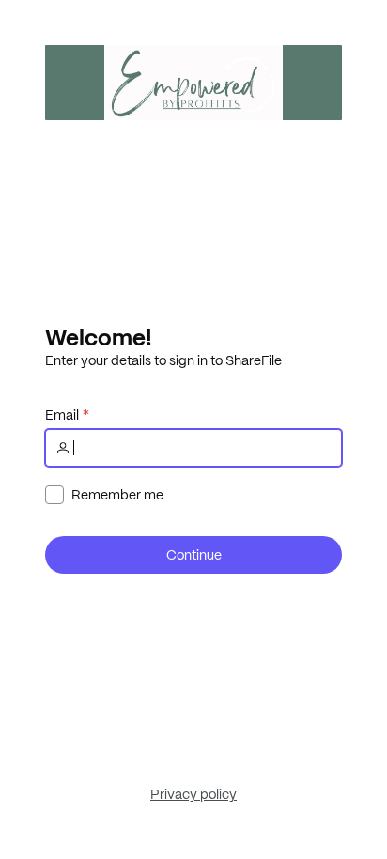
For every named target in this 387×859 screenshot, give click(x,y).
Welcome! (98, 337)
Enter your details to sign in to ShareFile (163, 360)
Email (62, 415)
